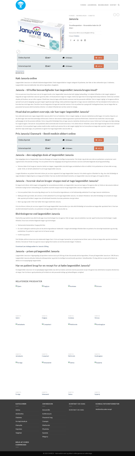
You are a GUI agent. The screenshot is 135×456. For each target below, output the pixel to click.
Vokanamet (45, 394)
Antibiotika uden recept (104, 409)
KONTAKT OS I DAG (76, 410)
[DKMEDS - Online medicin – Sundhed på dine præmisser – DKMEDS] (25, 5)
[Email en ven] (78, 40)
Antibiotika (19, 414)
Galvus (70, 394)
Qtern (18, 318)
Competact (45, 356)
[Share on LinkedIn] (85, 40)
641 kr (100, 66)
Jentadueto (19, 356)
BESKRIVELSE (20, 73)
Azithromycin (46, 414)
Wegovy (45, 436)
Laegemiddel (92, 5)
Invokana (71, 318)
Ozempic (45, 421)
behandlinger (81, 15)
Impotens (19, 429)
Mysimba (45, 429)
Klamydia (19, 425)
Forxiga (18, 394)
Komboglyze (98, 356)
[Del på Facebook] (70, 40)
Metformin (71, 356)
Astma (18, 410)
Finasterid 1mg (47, 417)
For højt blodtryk (21, 421)
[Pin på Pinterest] (81, 40)
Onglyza (44, 318)
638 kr (100, 58)
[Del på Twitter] (74, 40)
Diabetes (91, 15)
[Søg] (118, 5)
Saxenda (45, 433)
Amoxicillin (46, 410)
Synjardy (97, 394)
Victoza (97, 318)
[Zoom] (18, 52)
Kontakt (113, 5)
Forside (83, 5)
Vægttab (19, 433)
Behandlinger (103, 5)
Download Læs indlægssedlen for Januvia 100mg (32, 246)
